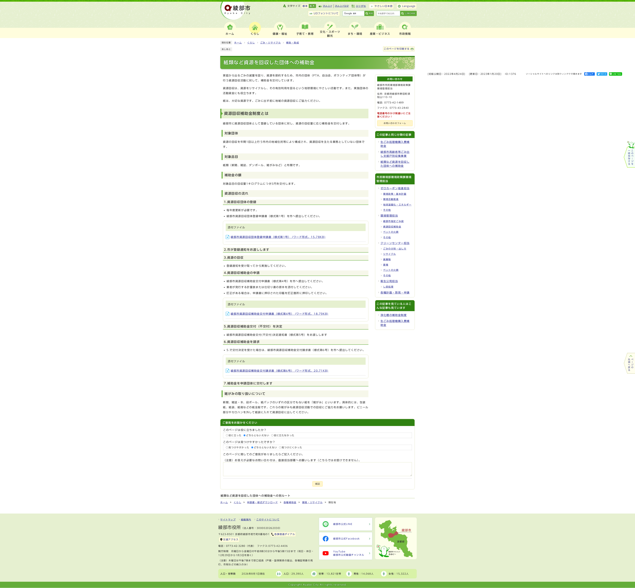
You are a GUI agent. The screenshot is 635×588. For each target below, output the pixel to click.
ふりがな (361, 6)
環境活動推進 (391, 199)
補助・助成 (292, 43)
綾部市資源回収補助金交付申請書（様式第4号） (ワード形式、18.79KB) (279, 313)
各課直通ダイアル (284, 534)
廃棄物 (387, 259)
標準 (305, 6)
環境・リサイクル (312, 502)
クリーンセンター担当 (395, 243)
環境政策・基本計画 (394, 194)
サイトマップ (228, 519)
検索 (371, 13)
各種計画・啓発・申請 (395, 292)
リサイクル (389, 254)
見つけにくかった (292, 447)
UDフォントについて (326, 13)
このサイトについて (267, 519)
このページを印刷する (397, 49)
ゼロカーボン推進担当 (395, 188)
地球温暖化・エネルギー (397, 205)
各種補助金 (290, 502)
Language (409, 6)
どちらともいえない (257, 435)
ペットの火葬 (391, 232)
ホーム (238, 43)
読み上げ (327, 6)
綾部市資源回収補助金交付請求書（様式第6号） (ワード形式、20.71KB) (279, 370)
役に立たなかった (284, 435)
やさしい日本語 (384, 6)
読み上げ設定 (342, 6)
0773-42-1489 (394, 102)
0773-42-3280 (235, 546)
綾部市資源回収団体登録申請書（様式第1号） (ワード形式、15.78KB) (278, 237)
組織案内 (246, 519)
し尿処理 (388, 287)
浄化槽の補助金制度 (394, 315)
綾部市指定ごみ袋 (393, 221)
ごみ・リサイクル (270, 43)
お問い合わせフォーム (395, 123)
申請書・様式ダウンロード (262, 502)
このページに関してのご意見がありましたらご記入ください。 (264, 454)
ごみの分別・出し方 (394, 249)
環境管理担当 (389, 215)
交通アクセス (231, 539)
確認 (317, 484)
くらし (251, 43)
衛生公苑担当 (389, 281)
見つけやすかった (239, 447)
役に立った (235, 435)
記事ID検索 (410, 13)
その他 (387, 210)
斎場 (385, 265)
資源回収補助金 (392, 227)
